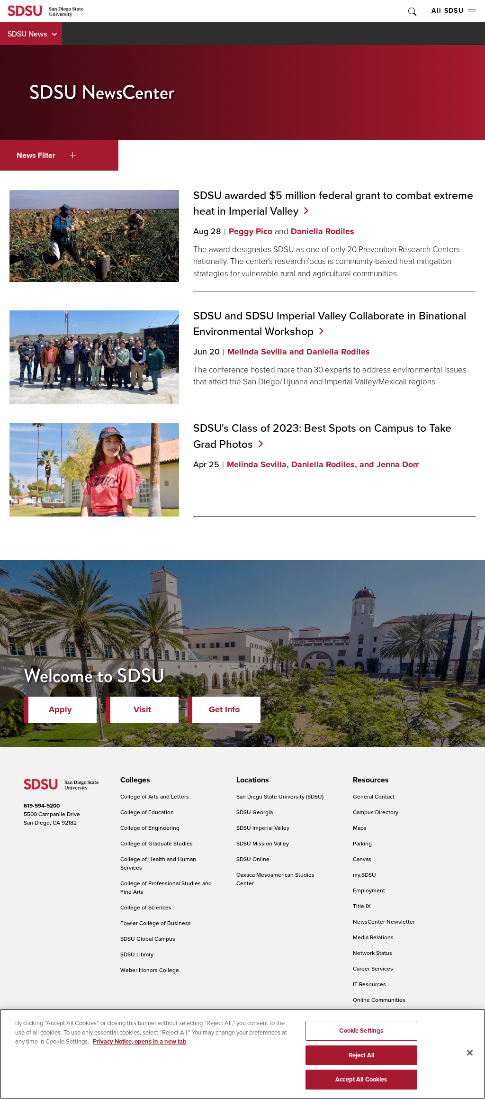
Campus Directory (375, 812)
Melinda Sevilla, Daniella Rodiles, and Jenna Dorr (323, 464)
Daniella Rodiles (322, 231)
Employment (369, 890)
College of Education (147, 812)
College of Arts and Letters (154, 796)
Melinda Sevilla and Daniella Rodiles (298, 351)
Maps (360, 828)
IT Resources (369, 984)
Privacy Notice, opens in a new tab (140, 1041)
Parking (362, 843)
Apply (60, 709)
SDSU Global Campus (147, 939)
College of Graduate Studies (156, 843)
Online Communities (379, 1000)
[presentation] (133, 780)
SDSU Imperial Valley (262, 828)
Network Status (372, 953)
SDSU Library (136, 954)
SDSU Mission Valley (262, 843)
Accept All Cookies (361, 1079)
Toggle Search (411, 11)
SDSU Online (252, 859)
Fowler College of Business (155, 923)
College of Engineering (150, 828)
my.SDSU (364, 875)
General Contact (374, 796)
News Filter (36, 155)
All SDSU (447, 11)
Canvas (362, 859)
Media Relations (373, 937)
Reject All (361, 1055)
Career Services (373, 968)
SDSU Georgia (254, 812)
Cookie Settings (361, 1030)
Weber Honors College (149, 970)
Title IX (362, 906)
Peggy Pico (250, 231)
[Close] (469, 1053)
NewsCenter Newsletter (384, 921)
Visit (142, 709)
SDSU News (27, 33)
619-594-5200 (42, 805)
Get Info (224, 709)
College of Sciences (145, 907)
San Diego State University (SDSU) (279, 796)
